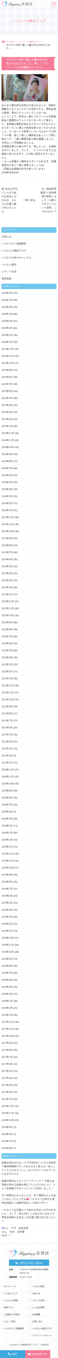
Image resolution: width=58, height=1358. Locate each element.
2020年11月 (8, 776)
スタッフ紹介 (10, 1321)
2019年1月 (7, 930)
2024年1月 (7, 510)
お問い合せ (37, 1321)
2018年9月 (7, 959)
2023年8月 (7, 545)
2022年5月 (7, 650)
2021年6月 (7, 727)
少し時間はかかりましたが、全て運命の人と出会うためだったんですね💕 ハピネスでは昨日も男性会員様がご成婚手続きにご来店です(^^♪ (29, 1199)
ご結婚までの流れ (12, 1314)
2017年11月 (8, 1029)
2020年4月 (7, 825)
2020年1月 (7, 846)
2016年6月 (7, 1148)
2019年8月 (7, 881)
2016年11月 (8, 1113)
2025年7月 (7, 384)
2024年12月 (8, 433)
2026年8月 (7, 293)
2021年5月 (7, 734)
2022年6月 (7, 643)
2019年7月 (7, 888)
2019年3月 (7, 916)
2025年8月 (7, 377)
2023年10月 (8, 531)
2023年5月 (7, 566)
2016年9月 (7, 1127)
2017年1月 (7, 1099)
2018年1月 (7, 1015)
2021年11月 (8, 692)
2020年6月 (7, 811)
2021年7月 (7, 720)
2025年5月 (7, 398)
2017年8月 (7, 1050)
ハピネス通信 (9, 264)
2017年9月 (7, 1043)
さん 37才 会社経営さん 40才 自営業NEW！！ (15, 1232)
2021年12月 (8, 685)
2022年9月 (7, 622)
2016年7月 (7, 1141)
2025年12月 (8, 349)
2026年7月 (7, 300)
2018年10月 (8, 952)
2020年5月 (7, 818)
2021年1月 (7, 762)
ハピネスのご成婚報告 (14, 243)
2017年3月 (7, 1085)
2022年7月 (7, 636)
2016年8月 (7, 1134)
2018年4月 (7, 994)
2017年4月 (7, 1078)
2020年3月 (7, 832)
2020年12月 (8, 769)
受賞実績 (6, 278)
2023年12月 (8, 517)
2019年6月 (7, 895)
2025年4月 (7, 405)
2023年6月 (7, 559)
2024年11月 (8, 440)
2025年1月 (7, 426)
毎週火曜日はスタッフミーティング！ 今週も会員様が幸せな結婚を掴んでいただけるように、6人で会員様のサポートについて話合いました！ (28, 1184)
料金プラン (9, 1307)
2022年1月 (7, 678)
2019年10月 (8, 867)
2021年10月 (8, 699)
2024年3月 (7, 496)
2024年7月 (7, 468)
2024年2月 (7, 503)
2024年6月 (7, 475)
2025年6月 (7, 391)
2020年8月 (7, 797)
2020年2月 (7, 839)
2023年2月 (7, 587)
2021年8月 (7, 713)
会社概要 (36, 1314)
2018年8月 (7, 966)
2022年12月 (8, 601)
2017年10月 (8, 1036)
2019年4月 (7, 909)
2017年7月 (7, 1057)
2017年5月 (7, 1071)
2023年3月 (7, 580)
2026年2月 (7, 335)
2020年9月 (7, 790)
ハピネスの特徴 (11, 1300)
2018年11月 (8, 944)
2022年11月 (8, 608)
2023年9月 (7, 538)
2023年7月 (7, 552)
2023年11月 (8, 524)
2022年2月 (7, 671)
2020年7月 (7, 804)
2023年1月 (7, 594)
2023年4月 (7, 573)
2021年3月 (7, 748)
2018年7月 (7, 973)
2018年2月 (7, 1008)
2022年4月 (7, 657)
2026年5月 (7, 314)
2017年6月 (7, 1064)
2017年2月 (7, 1092)
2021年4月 (7, 741)
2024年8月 (7, 461)
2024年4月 (7, 489)
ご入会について (11, 1293)
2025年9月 (7, 370)
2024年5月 (7, 482)
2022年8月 (7, 629)
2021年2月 (7, 755)
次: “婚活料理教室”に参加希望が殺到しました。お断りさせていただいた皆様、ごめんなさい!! (48, 200)
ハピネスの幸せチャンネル (16, 257)
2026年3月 (7, 328)
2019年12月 (8, 853)
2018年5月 (7, 987)
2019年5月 (7, 902)
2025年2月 (7, 419)
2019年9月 (7, 874)
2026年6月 (7, 307)
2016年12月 (8, 1106)
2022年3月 (7, 664)
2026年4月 (7, 321)
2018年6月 (7, 980)
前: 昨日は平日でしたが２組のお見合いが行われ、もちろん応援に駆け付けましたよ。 (10, 200)
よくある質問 (38, 1307)
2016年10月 (8, 1120)
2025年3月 (7, 412)
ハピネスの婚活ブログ (29, 42)
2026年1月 (7, 342)
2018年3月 (7, 1001)
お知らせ (6, 236)
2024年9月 (7, 454)
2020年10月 (8, 783)
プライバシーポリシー (42, 1335)
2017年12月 (8, 1022)
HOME (10, 42)
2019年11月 (8, 860)
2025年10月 (8, 363)
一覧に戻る (29, 200)
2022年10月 (8, 615)
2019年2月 (7, 923)
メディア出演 (9, 271)
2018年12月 (8, 937)
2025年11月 (8, 356)
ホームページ (10, 1286)
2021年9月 (7, 706)
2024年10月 (8, 447)
